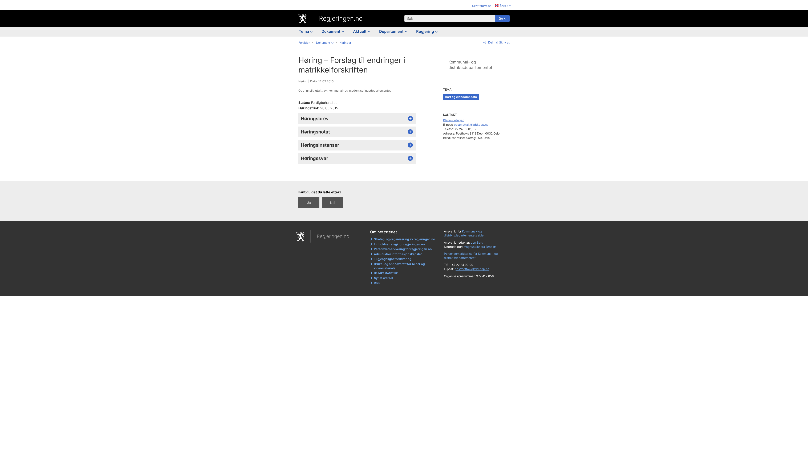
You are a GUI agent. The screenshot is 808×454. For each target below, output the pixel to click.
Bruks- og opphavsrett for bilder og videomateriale (399, 266)
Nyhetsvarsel (383, 278)
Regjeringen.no (341, 18)
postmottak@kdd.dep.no (471, 124)
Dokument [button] (331, 31)
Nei (332, 203)
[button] (325, 43)
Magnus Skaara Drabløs (480, 246)
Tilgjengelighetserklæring (392, 259)
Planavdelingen (453, 120)
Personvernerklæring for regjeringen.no (403, 249)
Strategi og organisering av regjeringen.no (404, 239)
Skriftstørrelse (481, 6)
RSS (377, 283)
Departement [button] (391, 31)
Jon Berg (477, 242)
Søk (502, 18)
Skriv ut (504, 42)
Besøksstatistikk (386, 273)
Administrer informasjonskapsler (398, 254)
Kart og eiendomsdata (461, 97)
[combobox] (449, 18)
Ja (309, 203)
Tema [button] (304, 31)
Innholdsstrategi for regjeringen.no (399, 244)
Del (490, 42)
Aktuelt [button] (360, 31)
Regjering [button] (425, 31)
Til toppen (359, 175)
